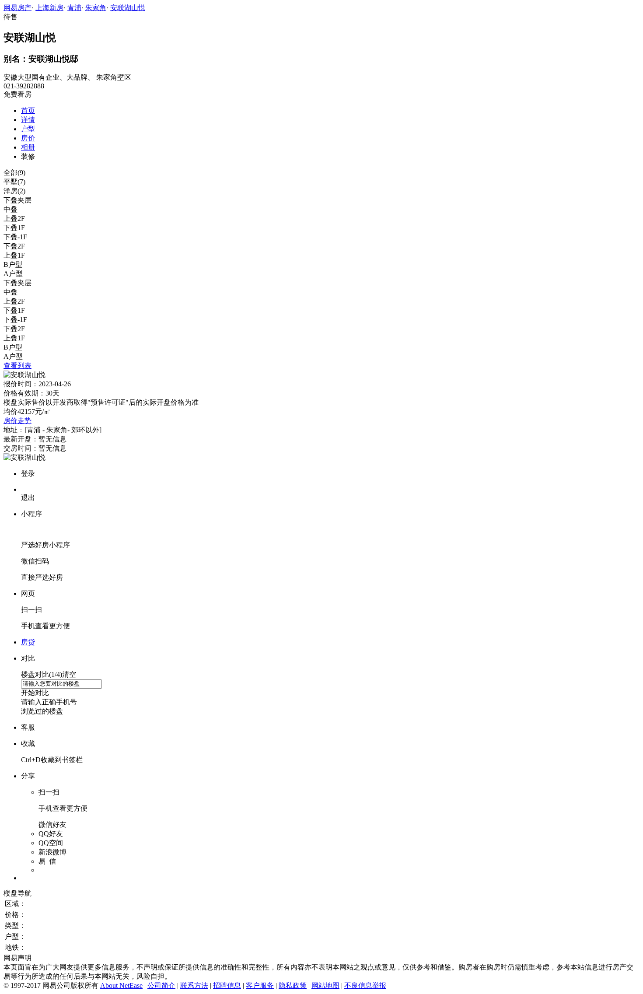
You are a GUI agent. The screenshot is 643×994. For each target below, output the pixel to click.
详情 (28, 119)
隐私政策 (293, 985)
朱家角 (95, 7)
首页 (28, 110)
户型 (28, 129)
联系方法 (194, 985)
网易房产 (17, 7)
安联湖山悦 (127, 7)
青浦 (74, 7)
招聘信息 (227, 985)
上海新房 (49, 7)
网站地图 (325, 985)
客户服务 (260, 985)
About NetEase (121, 985)
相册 (28, 147)
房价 (28, 138)
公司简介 (161, 985)
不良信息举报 (365, 985)
